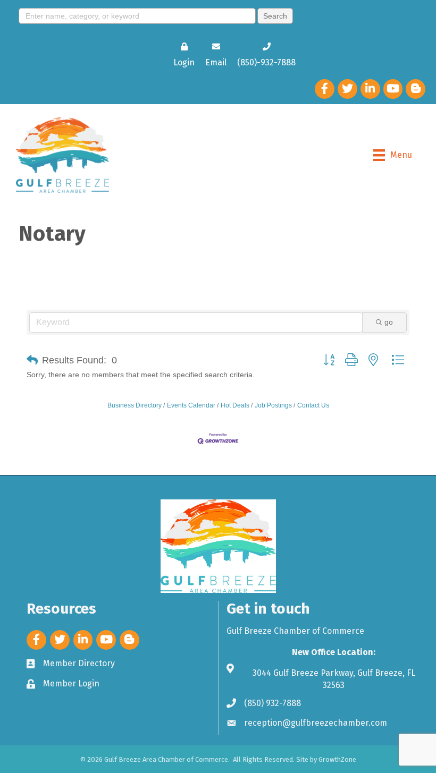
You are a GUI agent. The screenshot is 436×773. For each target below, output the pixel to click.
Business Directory (134, 405)
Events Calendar (191, 405)
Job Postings (273, 405)
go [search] (388, 322)
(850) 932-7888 (272, 703)
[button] (32, 360)
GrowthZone (337, 759)
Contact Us (313, 405)
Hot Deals (235, 405)
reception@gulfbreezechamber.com (315, 723)
